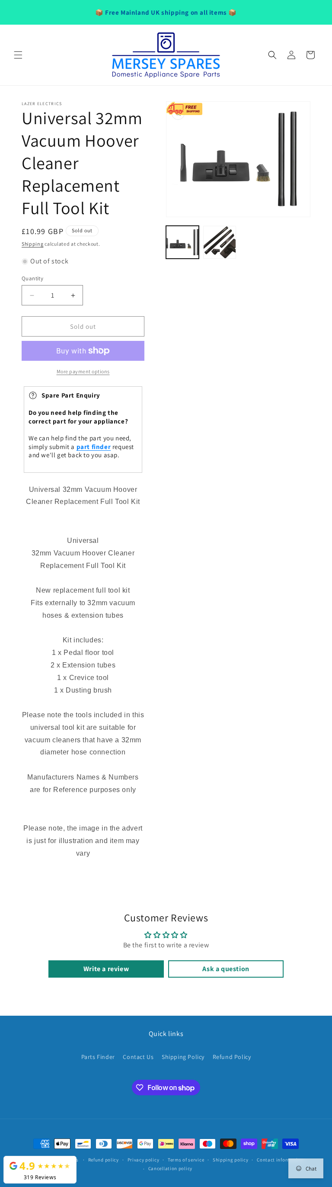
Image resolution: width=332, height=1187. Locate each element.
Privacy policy (144, 1160)
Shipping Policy (183, 1057)
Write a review (106, 968)
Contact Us (138, 1057)
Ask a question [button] (225, 968)
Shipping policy (231, 1160)
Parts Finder (98, 1057)
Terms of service (186, 1160)
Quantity (32, 278)
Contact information (280, 1160)
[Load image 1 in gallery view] (182, 242)
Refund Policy (232, 1057)
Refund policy (103, 1160)
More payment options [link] (83, 371)
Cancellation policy (170, 1168)
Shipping (33, 244)
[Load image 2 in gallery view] (219, 242)
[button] (18, 54)
